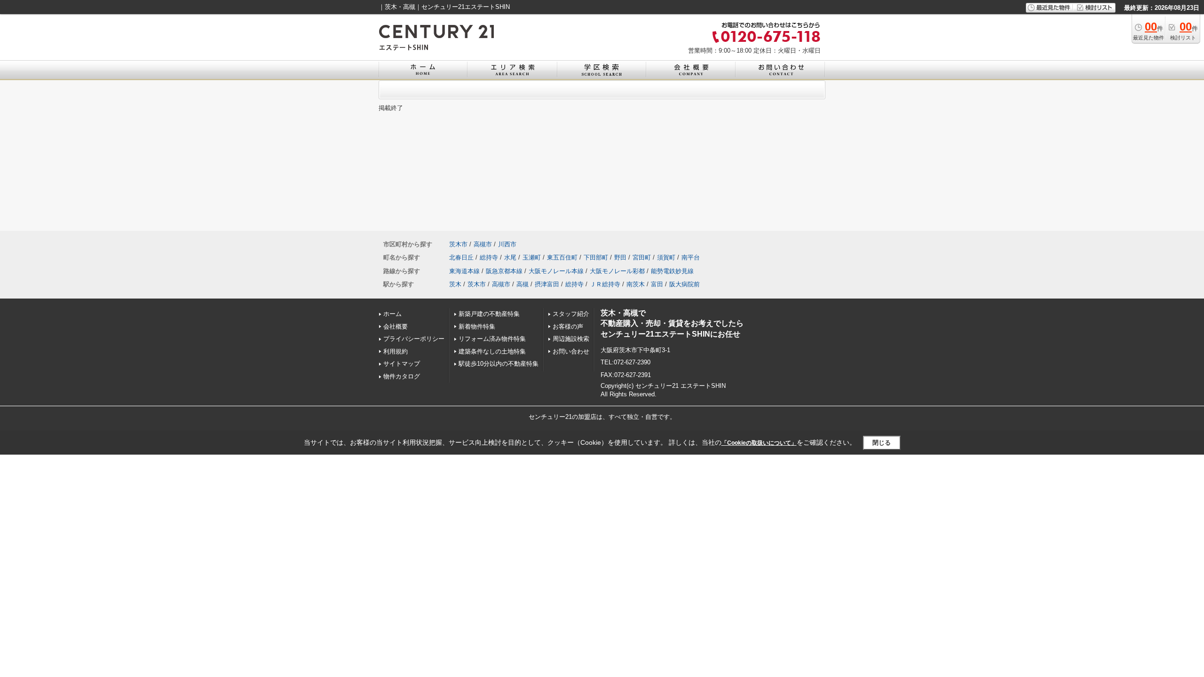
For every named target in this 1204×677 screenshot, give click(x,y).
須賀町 (666, 257)
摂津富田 (547, 284)
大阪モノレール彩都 (617, 271)
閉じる (881, 442)
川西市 (507, 244)
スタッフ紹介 (571, 313)
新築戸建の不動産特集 (489, 313)
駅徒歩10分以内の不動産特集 (499, 363)
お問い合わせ (571, 351)
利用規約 (395, 351)
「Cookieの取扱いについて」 (759, 443)
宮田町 (642, 257)
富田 (657, 284)
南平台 (690, 257)
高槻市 (483, 244)
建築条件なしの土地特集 (492, 351)
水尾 (510, 257)
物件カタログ (401, 376)
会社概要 (395, 326)
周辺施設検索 (571, 338)
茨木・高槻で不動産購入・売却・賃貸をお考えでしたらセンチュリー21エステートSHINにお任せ (672, 323)
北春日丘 (461, 257)
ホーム (392, 313)
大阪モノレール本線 (556, 271)
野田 (620, 257)
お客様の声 (568, 326)
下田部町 (596, 257)
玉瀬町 (532, 257)
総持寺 (489, 257)
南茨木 (635, 284)
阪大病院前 (684, 284)
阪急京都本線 (504, 271)
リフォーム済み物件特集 (492, 338)
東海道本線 (464, 271)
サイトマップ (401, 363)
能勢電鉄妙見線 (672, 271)
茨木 (455, 284)
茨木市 (458, 244)
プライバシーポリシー (413, 338)
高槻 (522, 284)
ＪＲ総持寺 (605, 284)
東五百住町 (562, 257)
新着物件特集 (477, 326)
